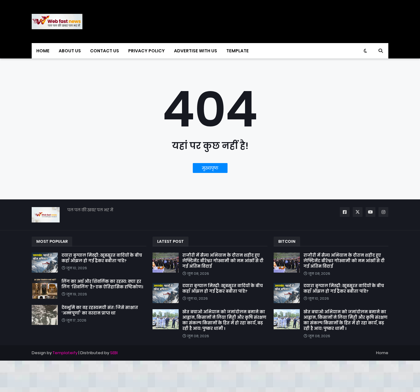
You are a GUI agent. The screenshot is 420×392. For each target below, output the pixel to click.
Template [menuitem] (237, 51)
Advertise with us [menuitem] (195, 51)
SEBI (114, 353)
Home (382, 353)
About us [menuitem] (70, 51)
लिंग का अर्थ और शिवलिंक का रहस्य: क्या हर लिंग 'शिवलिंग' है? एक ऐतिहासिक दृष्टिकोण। (102, 284)
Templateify (65, 353)
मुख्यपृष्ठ (210, 168)
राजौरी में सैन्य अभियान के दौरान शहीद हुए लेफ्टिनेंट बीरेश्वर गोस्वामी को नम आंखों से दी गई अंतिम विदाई (222, 261)
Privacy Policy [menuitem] (146, 51)
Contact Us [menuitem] (104, 51)
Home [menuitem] (43, 51)
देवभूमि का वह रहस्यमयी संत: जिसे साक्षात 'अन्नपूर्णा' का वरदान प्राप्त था (99, 310)
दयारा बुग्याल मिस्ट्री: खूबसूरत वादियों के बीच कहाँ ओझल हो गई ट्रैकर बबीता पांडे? (101, 258)
